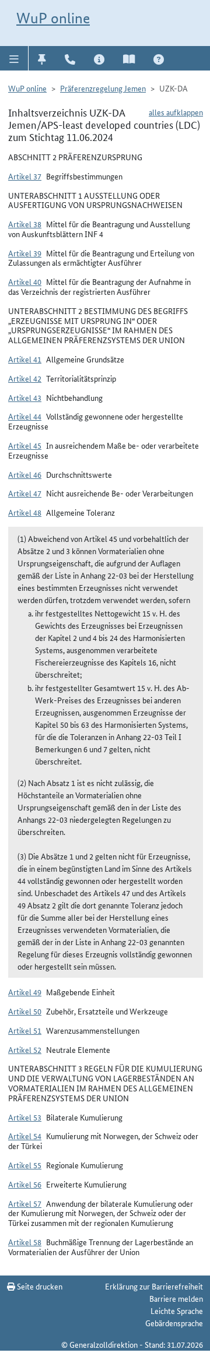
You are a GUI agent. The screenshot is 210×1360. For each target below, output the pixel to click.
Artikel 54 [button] (24, 1135)
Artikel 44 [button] (24, 416)
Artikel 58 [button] (24, 1242)
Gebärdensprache (174, 1323)
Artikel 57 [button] (24, 1203)
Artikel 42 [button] (24, 378)
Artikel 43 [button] (24, 397)
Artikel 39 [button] (24, 253)
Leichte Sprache (176, 1310)
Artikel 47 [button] (24, 493)
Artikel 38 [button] (24, 224)
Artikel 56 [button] (24, 1184)
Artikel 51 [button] (24, 1030)
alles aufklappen (176, 112)
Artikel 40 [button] (24, 281)
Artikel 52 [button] (24, 1049)
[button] (14, 58)
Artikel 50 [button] (24, 1011)
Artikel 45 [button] (24, 445)
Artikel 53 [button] (24, 1117)
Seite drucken (38, 1286)
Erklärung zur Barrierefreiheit (154, 1286)
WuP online (53, 18)
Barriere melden (176, 1298)
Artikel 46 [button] (24, 474)
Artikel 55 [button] (24, 1165)
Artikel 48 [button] (24, 512)
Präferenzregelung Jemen (103, 88)
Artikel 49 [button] (24, 992)
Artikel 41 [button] (24, 359)
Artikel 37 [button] (24, 176)
